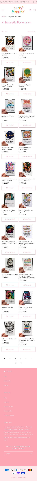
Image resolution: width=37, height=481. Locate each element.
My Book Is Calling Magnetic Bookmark (26, 54)
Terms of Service (9, 415)
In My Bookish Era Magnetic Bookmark (9, 339)
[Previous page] (4, 359)
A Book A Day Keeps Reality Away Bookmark (26, 308)
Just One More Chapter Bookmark (8, 117)
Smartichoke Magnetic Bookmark (25, 85)
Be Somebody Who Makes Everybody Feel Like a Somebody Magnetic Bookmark (27, 276)
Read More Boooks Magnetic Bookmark (9, 54)
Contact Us (7, 381)
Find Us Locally (8, 406)
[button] (2, 10)
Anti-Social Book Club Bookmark (7, 308)
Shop (5, 398)
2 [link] (15, 359)
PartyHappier (21, 477)
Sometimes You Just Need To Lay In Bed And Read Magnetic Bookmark (27, 340)
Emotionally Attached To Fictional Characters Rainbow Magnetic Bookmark (27, 243)
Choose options (27, 156)
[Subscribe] (31, 453)
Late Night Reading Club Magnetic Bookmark (8, 85)
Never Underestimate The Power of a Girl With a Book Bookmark (9, 243)
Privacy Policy (8, 411)
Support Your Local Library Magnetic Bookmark (8, 211)
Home (3, 17)
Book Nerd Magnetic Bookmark (10, 274)
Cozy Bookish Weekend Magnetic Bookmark (25, 148)
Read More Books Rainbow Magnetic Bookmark (26, 211)
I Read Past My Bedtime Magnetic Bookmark (8, 148)
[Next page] (21, 363)
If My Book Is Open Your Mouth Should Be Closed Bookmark (27, 117)
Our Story (6, 402)
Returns (6, 385)
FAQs (5, 376)
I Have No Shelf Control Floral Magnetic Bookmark (9, 179)
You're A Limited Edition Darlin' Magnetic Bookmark (27, 179)
